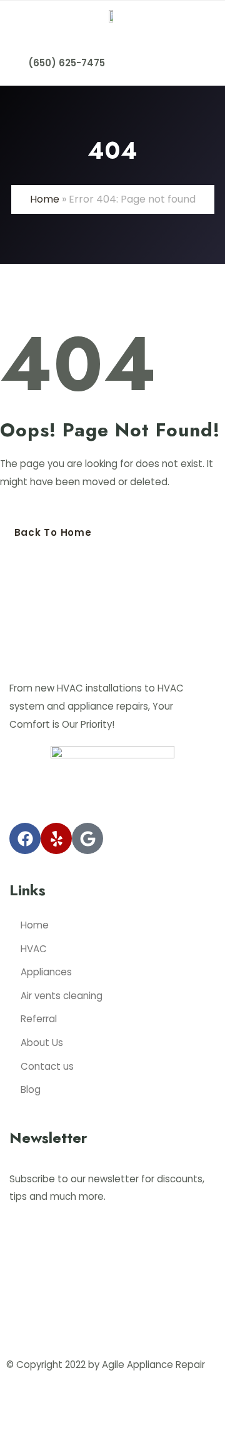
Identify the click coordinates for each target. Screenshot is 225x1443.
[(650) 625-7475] (14, 53)
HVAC (34, 948)
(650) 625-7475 (66, 62)
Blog (31, 1089)
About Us (42, 1042)
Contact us (47, 1066)
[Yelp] (56, 838)
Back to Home (53, 532)
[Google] (87, 838)
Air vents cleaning (61, 995)
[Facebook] (25, 838)
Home (44, 199)
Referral (39, 1018)
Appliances (46, 971)
